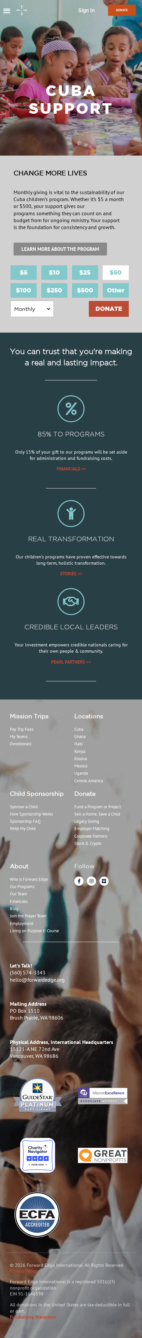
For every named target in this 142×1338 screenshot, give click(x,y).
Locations (88, 716)
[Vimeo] (104, 881)
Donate (85, 793)
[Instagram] (91, 881)
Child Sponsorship (37, 793)
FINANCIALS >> (71, 469)
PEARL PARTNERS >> (71, 662)
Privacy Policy (23, 1271)
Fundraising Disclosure (33, 1317)
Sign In (86, 10)
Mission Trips (29, 716)
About (19, 866)
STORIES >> (71, 574)
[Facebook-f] (79, 881)
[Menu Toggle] (7, 10)
